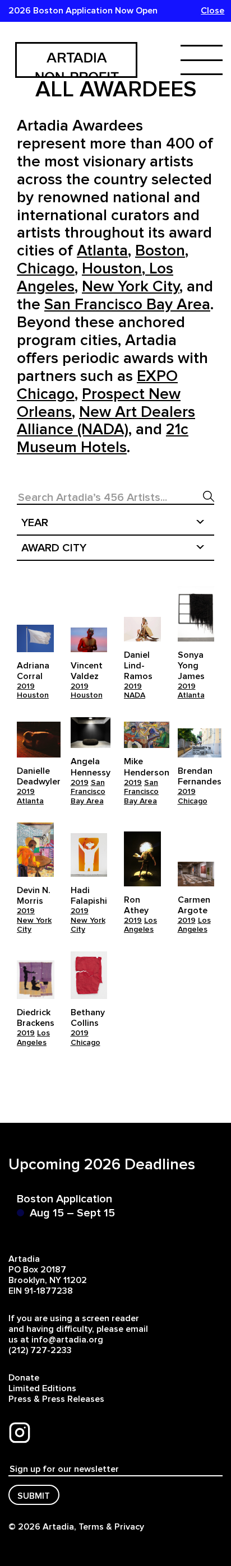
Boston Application (64, 1199)
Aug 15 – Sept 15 (72, 1213)
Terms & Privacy (111, 1526)
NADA (134, 695)
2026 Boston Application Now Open (83, 10)
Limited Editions (42, 1388)
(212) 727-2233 (40, 1350)
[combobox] (115, 523)
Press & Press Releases (56, 1399)
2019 (26, 686)
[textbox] (115, 523)
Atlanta (191, 695)
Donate (23, 1377)
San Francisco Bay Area (88, 792)
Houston (33, 695)
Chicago (192, 801)
